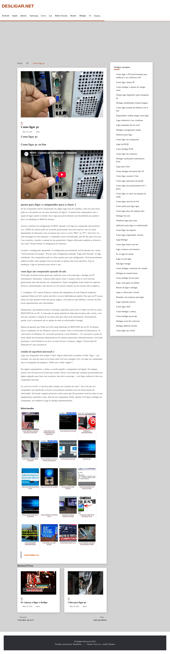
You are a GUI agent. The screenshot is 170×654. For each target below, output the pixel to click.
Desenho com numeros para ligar (130, 297)
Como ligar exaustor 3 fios (127, 176)
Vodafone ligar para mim (126, 220)
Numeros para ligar (124, 134)
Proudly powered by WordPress (68, 644)
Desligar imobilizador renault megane (132, 103)
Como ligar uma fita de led (127, 201)
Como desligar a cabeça (126, 311)
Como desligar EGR (124, 149)
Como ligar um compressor (127, 139)
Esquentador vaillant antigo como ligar (132, 115)
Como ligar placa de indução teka (130, 211)
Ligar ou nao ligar (123, 259)
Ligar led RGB (122, 144)
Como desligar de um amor (127, 278)
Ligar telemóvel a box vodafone (129, 120)
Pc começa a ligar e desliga (34, 602)
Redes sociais (61, 16)
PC (22, 122)
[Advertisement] (85, 38)
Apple (14, 16)
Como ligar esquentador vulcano (129, 235)
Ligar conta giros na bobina (127, 283)
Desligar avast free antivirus (128, 321)
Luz (50, 16)
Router (73, 16)
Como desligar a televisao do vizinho (131, 268)
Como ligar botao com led (127, 244)
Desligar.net (18, 6)
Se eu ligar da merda (124, 254)
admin (38, 132)
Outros (97, 16)
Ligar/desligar (122, 240)
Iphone (23, 16)
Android (5, 16)
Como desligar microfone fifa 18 (130, 171)
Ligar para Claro (123, 166)
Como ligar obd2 (123, 306)
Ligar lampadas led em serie (128, 125)
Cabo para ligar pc (77, 602)
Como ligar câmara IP (125, 82)
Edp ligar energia (123, 263)
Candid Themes (108, 644)
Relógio (82, 16)
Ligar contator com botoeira (128, 249)
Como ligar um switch (125, 330)
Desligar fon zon (123, 216)
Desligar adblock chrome (126, 326)
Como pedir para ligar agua (127, 206)
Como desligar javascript (126, 316)
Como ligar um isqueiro (126, 230)
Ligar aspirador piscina (125, 302)
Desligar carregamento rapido (128, 130)
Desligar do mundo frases (127, 273)
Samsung (34, 16)
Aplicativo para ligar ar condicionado (131, 225)
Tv (90, 16)
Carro (43, 16)
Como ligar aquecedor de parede (129, 181)
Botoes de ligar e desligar (127, 287)
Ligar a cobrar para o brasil (127, 292)
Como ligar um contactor (126, 154)
